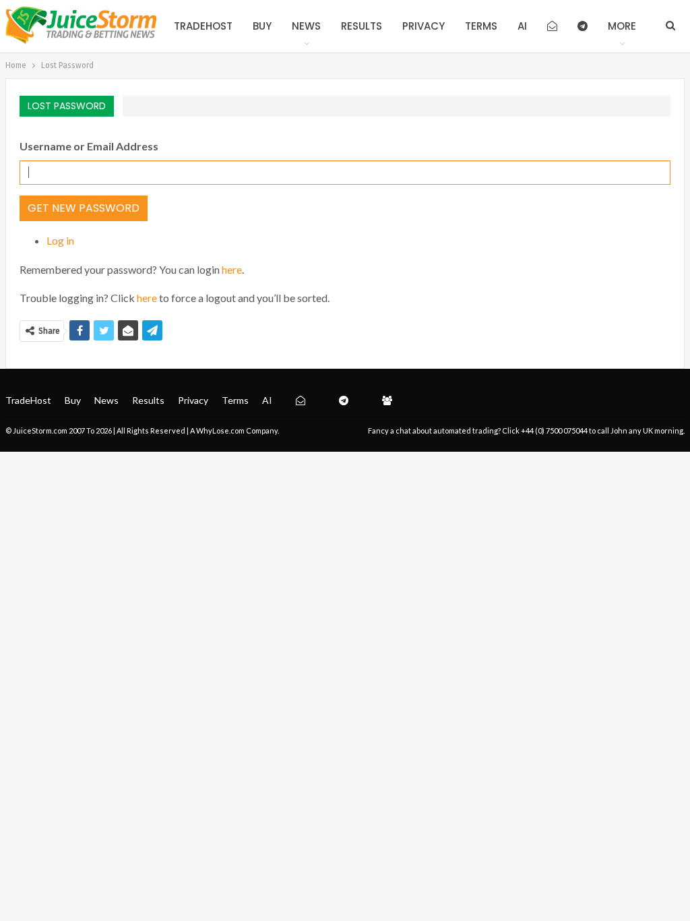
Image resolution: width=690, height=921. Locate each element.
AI (522, 26)
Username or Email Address (89, 146)
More (622, 26)
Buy (262, 26)
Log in (60, 240)
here (232, 269)
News (306, 26)
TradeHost (203, 26)
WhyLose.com (220, 430)
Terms (481, 26)
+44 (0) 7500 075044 (554, 430)
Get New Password (83, 208)
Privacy (423, 26)
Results (361, 26)
